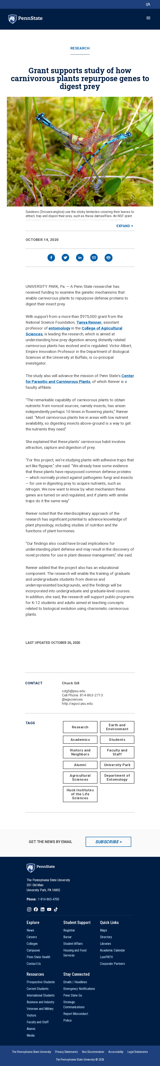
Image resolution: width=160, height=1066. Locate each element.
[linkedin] (80, 258)
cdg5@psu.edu (73, 691)
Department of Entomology (117, 777)
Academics (80, 740)
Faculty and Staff (117, 752)
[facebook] (51, 258)
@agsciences (72, 699)
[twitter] (65, 258)
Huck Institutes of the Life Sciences (80, 794)
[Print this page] (108, 258)
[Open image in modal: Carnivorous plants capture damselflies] (80, 151)
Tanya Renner (88, 322)
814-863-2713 (91, 695)
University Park (117, 765)
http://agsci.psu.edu (77, 703)
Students (117, 740)
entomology (59, 328)
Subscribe (106, 841)
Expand (123, 226)
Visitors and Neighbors (80, 752)
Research (80, 48)
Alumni (80, 765)
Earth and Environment (117, 727)
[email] (94, 258)
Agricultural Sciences (80, 777)
